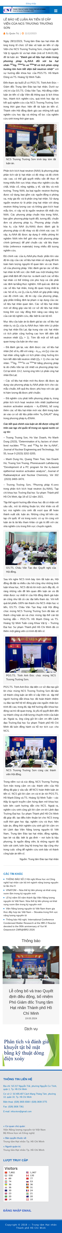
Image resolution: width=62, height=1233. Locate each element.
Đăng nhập (31, 3)
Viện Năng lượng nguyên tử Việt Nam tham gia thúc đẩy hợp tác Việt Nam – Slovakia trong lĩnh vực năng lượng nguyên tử (30, 912)
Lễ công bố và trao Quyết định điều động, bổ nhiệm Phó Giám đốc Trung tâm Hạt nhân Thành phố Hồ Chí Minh (31, 1002)
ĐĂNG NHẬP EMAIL (17, 1210)
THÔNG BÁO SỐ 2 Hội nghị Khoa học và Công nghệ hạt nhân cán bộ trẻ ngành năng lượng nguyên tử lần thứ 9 (30, 882)
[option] (31, 985)
